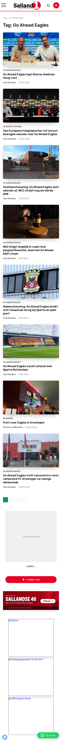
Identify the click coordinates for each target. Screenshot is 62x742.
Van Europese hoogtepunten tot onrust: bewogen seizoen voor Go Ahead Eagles (30, 132)
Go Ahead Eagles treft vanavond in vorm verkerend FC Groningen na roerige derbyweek (31, 479)
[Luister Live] (56, 5)
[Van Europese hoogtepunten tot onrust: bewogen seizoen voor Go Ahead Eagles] (31, 106)
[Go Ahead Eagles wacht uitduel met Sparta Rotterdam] (31, 341)
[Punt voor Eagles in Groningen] (31, 397)
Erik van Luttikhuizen (13, 427)
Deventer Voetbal (12, 127)
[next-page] (24, 499)
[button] (48, 735)
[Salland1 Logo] (27, 5)
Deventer (8, 418)
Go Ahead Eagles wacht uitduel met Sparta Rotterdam (27, 367)
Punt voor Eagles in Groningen (24, 422)
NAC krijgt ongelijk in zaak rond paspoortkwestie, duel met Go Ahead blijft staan (28, 250)
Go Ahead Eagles (12, 70)
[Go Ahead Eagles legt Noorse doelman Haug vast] (31, 49)
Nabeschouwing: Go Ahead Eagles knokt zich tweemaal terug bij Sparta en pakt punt (30, 310)
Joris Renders (9, 82)
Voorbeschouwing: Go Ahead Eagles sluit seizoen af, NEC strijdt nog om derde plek (31, 190)
